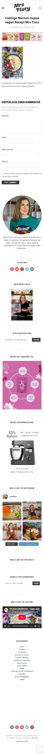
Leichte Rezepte (22, 657)
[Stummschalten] (35, 626)
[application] (22, 617)
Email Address (7, 150)
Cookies (22, 649)
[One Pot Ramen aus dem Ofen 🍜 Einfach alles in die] (12, 511)
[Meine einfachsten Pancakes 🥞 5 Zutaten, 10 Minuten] (32, 531)
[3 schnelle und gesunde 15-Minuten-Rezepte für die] (32, 511)
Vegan (22, 679)
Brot (22, 647)
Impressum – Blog (22, 741)
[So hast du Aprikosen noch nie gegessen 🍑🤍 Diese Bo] (12, 531)
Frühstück (22, 652)
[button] (3, 8)
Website (5, 162)
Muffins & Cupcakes (22, 660)
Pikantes (22, 674)
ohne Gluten (22, 666)
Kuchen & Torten (22, 655)
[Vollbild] (39, 626)
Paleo (22, 668)
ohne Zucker (22, 663)
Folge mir (22, 262)
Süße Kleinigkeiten (22, 677)
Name (4, 138)
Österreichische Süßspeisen (22, 671)
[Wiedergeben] (5, 626)
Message (5, 116)
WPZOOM (35, 738)
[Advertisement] (22, 702)
